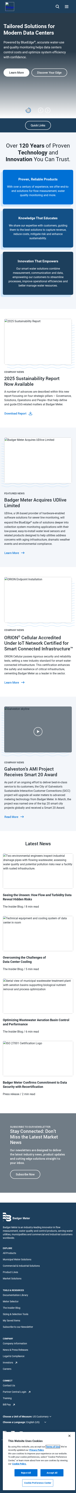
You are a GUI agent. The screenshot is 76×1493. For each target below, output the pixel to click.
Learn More (16, 72)
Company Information (15, 1343)
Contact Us (9, 1385)
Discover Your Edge (49, 72)
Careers (7, 1368)
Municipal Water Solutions (17, 1259)
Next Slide (47, 110)
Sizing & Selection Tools (15, 1314)
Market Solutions (12, 1278)
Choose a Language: (14, 1422)
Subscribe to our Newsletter (18, 1326)
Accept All (52, 1472)
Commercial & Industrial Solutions (21, 1265)
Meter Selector (11, 1301)
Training (7, 1398)
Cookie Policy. (19, 1463)
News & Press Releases (15, 1349)
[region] (39, 1461)
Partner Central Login (14, 1391)
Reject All (26, 1472)
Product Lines (10, 1272)
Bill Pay (7, 1404)
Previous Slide (40, 110)
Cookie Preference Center (37, 1483)
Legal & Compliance (13, 1356)
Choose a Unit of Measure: (18, 1416)
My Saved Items (11, 1320)
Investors (8, 1362)
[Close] (69, 1436)
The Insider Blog (11, 1307)
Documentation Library (15, 1295)
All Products (9, 1253)
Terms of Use (53, 1446)
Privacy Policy (36, 1450)
